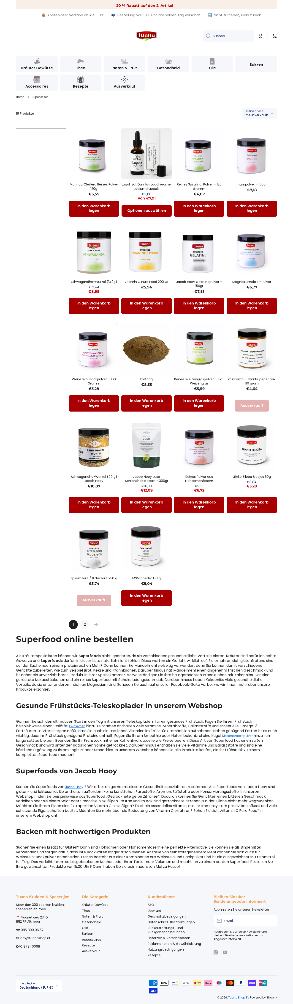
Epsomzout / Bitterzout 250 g (94, 578)
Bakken (87, 933)
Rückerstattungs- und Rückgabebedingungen (166, 930)
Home (20, 97)
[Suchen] (207, 36)
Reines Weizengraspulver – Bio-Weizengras (199, 381)
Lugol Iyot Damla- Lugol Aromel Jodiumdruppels (146, 186)
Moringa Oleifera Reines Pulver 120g (94, 186)
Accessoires (91, 939)
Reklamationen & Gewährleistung (174, 943)
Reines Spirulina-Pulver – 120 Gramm (199, 186)
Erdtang (146, 379)
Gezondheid (91, 922)
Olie (85, 928)
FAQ (151, 904)
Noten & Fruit (92, 916)
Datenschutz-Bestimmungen (171, 922)
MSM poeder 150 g (146, 578)
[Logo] (146, 36)
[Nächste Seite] (95, 624)
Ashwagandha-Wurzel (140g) (94, 282)
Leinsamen (77, 726)
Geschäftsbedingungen (167, 916)
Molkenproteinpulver (237, 736)
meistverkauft (257, 115)
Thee (86, 910)
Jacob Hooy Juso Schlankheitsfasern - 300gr (146, 479)
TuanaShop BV (238, 997)
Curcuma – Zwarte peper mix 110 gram (251, 381)
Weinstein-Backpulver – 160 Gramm (94, 381)
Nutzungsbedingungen (166, 949)
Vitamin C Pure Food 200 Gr (146, 282)
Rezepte (88, 945)
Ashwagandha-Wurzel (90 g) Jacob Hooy (94, 479)
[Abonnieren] (271, 921)
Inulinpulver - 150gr (252, 184)
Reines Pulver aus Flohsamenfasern (199, 479)
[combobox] (228, 36)
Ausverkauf (91, 951)
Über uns (155, 910)
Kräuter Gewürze (95, 904)
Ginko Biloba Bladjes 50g (252, 477)
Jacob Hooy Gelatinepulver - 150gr (199, 284)
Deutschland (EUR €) (36, 987)
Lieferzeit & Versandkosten (169, 938)
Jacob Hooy (74, 787)
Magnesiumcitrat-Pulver (251, 282)
